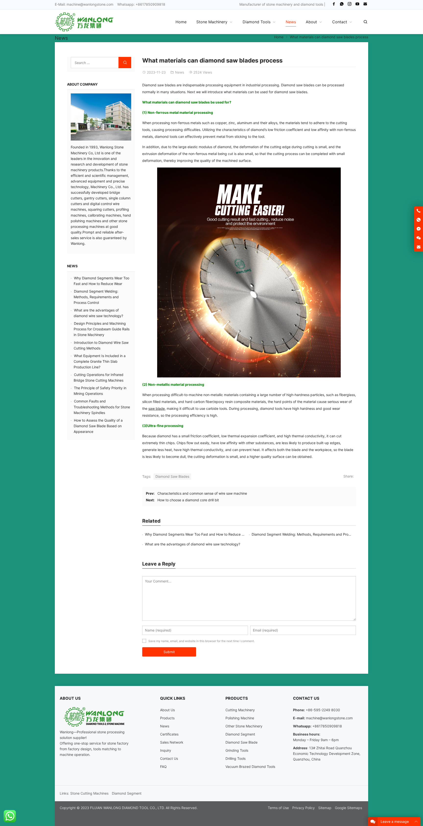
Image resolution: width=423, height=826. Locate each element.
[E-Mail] (365, 5)
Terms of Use (278, 808)
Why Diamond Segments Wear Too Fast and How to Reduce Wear (197, 534)
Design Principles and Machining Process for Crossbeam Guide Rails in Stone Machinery (101, 329)
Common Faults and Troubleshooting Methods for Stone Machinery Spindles (102, 406)
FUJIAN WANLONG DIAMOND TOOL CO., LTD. (127, 808)
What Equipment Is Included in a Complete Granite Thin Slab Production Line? (100, 361)
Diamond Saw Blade (241, 742)
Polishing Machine (239, 718)
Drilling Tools (235, 758)
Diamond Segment (240, 734)
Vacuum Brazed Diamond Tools (250, 766)
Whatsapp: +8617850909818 (141, 4)
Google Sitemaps (348, 808)
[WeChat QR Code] (418, 238)
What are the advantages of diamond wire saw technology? (192, 544)
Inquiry (165, 750)
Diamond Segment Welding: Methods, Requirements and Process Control (310, 534)
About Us (167, 710)
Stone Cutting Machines (89, 793)
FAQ (163, 766)
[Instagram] (349, 5)
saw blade (156, 408)
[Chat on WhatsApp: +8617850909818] (418, 220)
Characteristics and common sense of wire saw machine (202, 493)
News (61, 38)
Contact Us (169, 758)
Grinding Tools (236, 750)
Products (167, 718)
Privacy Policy (303, 808)
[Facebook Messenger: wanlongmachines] (418, 229)
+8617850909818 (327, 726)
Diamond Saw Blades (172, 476)
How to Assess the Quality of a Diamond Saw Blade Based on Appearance (98, 426)
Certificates (169, 734)
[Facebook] (334, 5)
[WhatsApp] (342, 5)
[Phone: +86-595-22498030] (418, 210)
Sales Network (171, 742)
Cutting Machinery (240, 710)
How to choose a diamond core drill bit (188, 500)
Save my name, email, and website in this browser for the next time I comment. (201, 641)
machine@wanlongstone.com (90, 4)
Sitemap (324, 808)
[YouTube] (357, 5)
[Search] (365, 22)
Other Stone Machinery (243, 726)
